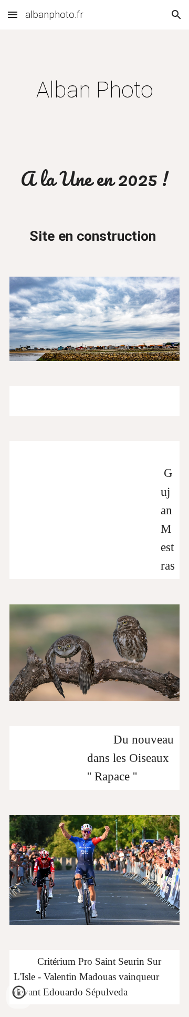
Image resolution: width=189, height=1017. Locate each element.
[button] (12, 14)
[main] (94, 90)
